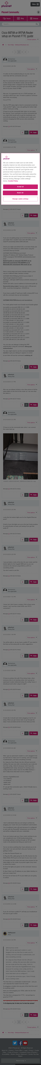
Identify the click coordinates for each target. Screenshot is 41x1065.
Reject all (20, 193)
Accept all (20, 187)
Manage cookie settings (20, 199)
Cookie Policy (13, 181)
